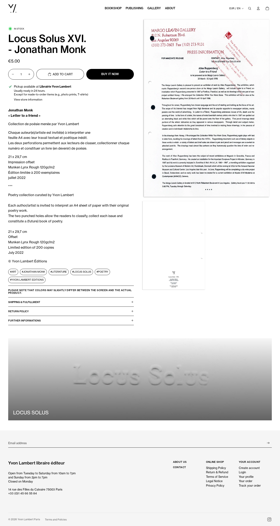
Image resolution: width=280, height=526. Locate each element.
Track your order (250, 485)
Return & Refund (217, 472)
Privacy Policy (215, 485)
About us (180, 461)
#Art (13, 271)
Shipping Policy (216, 468)
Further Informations (24, 320)
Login (242, 472)
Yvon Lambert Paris (29, 519)
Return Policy (18, 311)
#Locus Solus (81, 271)
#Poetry (102, 271)
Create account (249, 468)
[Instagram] (269, 519)
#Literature (58, 271)
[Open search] (249, 8)
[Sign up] (268, 443)
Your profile (246, 476)
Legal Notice (214, 481)
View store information (28, 99)
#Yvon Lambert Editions (27, 279)
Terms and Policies (56, 519)
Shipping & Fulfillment (24, 302)
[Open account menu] (258, 8)
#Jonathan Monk (33, 271)
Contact (179, 467)
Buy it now (110, 74)
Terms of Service (217, 476)
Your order (245, 481)
